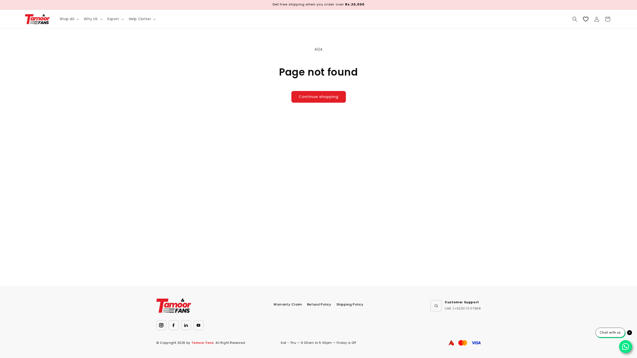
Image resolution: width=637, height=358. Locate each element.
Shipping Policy (350, 304)
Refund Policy (319, 304)
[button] (69, 19)
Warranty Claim (287, 304)
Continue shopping (318, 96)
